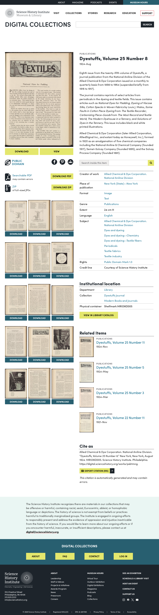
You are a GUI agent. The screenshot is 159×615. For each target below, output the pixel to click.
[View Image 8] (16, 300)
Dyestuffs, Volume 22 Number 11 (120, 417)
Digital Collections (38, 24)
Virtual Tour (92, 578)
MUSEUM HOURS (95, 573)
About (61, 2)
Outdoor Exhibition (96, 581)
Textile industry (113, 256)
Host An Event (130, 583)
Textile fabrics (112, 251)
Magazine (77, 2)
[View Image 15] (39, 383)
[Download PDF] (8, 177)
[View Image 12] (39, 342)
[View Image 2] (16, 216)
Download (22, 151)
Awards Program (59, 588)
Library (108, 289)
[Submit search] (151, 163)
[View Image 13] (63, 341)
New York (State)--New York (121, 183)
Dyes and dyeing (114, 230)
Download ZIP (62, 187)
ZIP (14, 186)
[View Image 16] (63, 384)
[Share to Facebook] (54, 162)
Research (110, 13)
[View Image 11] (16, 341)
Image (108, 193)
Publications (88, 53)
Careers (54, 599)
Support (147, 13)
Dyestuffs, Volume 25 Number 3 (120, 392)
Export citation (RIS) (96, 470)
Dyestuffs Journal (114, 295)
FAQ (65, 556)
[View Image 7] (63, 257)
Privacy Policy (99, 612)
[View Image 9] (39, 299)
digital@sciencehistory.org (42, 531)
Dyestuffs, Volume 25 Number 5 (120, 367)
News (53, 592)
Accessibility (131, 612)
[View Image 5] (16, 257)
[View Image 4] (63, 216)
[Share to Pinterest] (62, 162)
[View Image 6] (39, 258)
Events (113, 2)
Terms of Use (115, 612)
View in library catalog (99, 315)
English (108, 215)
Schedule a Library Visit (136, 578)
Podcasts (96, 2)
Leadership (56, 578)
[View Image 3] (39, 215)
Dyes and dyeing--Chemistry (121, 235)
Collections (74, 13)
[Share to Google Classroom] (70, 162)
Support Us (129, 594)
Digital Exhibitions (95, 585)
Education (129, 13)
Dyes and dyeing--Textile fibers (122, 240)
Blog (89, 595)
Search (147, 24)
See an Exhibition (132, 573)
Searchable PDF (22, 175)
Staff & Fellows (57, 581)
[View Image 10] (63, 300)
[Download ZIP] (8, 188)
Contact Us (129, 588)
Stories (93, 13)
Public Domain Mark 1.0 (118, 262)
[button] (112, 470)
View (56, 151)
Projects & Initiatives (60, 585)
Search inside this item (94, 162)
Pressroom (56, 595)
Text (106, 198)
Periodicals (110, 246)
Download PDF (62, 176)
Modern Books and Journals (120, 300)
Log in (123, 556)
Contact (94, 556)
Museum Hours (139, 2)
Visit (56, 13)
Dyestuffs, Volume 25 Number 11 (120, 342)
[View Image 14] (16, 384)
